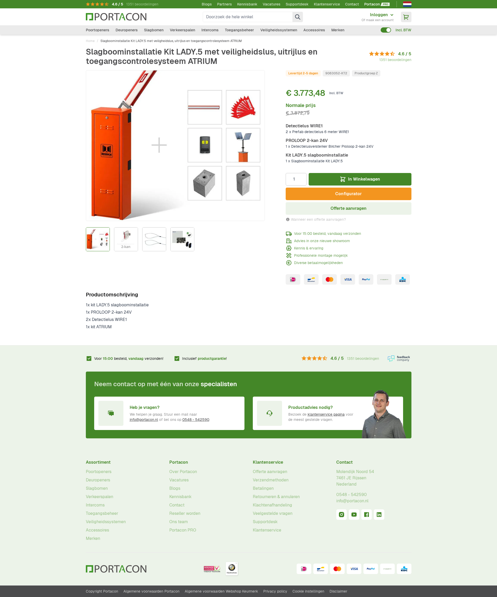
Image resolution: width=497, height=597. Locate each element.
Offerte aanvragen (270, 471)
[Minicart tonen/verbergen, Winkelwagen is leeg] (406, 17)
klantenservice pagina (326, 414)
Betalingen (263, 488)
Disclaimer (338, 591)
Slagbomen (154, 30)
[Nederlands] (407, 4)
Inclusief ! (204, 358)
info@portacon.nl (144, 419)
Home (90, 41)
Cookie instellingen (308, 591)
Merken (337, 30)
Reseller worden (184, 513)
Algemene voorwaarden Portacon (151, 591)
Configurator (348, 193)
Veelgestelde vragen (272, 513)
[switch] (386, 30)
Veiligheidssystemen (278, 30)
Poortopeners (97, 30)
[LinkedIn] (379, 514)
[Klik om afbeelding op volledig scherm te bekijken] (175, 145)
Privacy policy (275, 591)
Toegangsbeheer (239, 30)
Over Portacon (183, 471)
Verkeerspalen (182, 30)
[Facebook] (366, 514)
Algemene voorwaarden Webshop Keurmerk (221, 591)
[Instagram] (341, 514)
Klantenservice (327, 4)
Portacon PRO (182, 530)
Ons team (178, 521)
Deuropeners (127, 30)
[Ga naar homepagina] (116, 16)
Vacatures (271, 4)
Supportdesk (297, 4)
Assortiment (98, 462)
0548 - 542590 (195, 419)
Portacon (178, 462)
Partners (224, 4)
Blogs (207, 4)
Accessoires (314, 30)
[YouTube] (354, 514)
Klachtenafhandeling (272, 505)
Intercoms (210, 30)
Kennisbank (247, 4)
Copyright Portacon (102, 591)
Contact (352, 4)
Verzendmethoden (271, 480)
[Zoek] (297, 17)
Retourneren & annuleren (276, 496)
